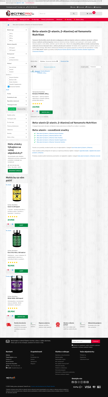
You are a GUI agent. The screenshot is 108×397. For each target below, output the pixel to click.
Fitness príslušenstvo (47, 19)
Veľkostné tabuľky (60, 365)
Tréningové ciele (24, 19)
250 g (10, 38)
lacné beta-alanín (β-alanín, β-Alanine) (82, 147)
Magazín (33, 363)
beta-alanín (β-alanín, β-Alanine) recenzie (89, 156)
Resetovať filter (22, 109)
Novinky (69, 19)
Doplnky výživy (12, 19)
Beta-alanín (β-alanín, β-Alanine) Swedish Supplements (51, 140)
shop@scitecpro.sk (17, 367)
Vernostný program (60, 370)
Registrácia (83, 357)
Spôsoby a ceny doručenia (62, 355)
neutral (11, 69)
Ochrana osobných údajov (62, 374)
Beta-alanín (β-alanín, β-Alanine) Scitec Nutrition (50, 137)
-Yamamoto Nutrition (48, 61)
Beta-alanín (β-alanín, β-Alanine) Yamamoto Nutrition (51, 142)
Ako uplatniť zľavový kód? (62, 363)
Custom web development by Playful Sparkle (43, 386)
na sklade (12, 57)
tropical (11, 71)
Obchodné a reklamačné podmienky (65, 372)
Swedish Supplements (15, 84)
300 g (10, 40)
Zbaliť (7, 89)
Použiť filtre (12, 109)
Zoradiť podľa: (84, 67)
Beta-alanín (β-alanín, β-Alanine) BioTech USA (49, 135)
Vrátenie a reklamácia (61, 367)
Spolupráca (34, 361)
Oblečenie (59, 19)
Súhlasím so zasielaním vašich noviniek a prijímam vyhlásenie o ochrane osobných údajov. (86, 346)
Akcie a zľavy (80, 19)
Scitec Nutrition (13, 82)
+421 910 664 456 (15, 365)
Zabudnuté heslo (84, 359)
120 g (10, 33)
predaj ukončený (13, 60)
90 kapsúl (12, 47)
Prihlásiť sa (83, 355)
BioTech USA (12, 79)
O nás (32, 355)
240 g (10, 36)
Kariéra (33, 359)
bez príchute (12, 67)
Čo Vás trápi (35, 19)
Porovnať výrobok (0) (49, 67)
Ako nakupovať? (59, 361)
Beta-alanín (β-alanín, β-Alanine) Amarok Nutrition (50, 133)
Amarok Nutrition (13, 77)
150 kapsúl (12, 50)
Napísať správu (15, 170)
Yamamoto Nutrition (14, 86)
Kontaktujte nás (35, 357)
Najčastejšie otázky (60, 359)
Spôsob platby (59, 357)
